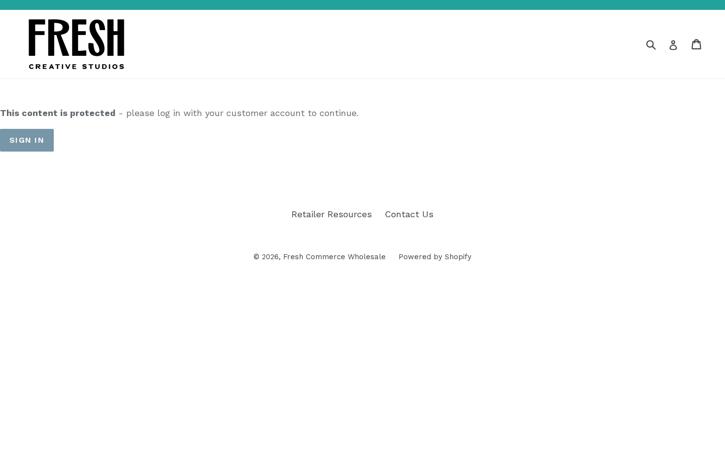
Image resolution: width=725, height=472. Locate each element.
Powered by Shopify (435, 256)
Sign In (26, 140)
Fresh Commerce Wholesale (334, 256)
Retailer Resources (331, 214)
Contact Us (409, 214)
